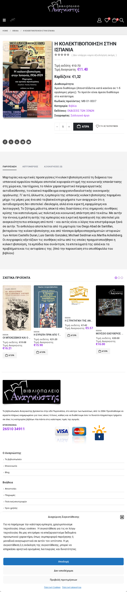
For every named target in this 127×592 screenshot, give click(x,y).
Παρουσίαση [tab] (10, 166)
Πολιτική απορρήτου (71, 587)
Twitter (11, 142)
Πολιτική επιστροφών (16, 500)
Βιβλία (73, 106)
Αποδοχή (63, 561)
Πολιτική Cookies (52, 587)
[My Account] (99, 20)
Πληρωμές (10, 493)
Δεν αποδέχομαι (63, 570)
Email (28, 142)
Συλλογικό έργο (80, 115)
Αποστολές (10, 487)
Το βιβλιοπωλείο (13, 457)
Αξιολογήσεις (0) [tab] (53, 166)
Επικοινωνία (11, 464)
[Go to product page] (17, 306)
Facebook (5, 142)
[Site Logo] (63, 7)
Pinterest (22, 142)
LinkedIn (17, 142)
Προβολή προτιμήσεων (63, 579)
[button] (122, 517)
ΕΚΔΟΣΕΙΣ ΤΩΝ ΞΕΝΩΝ (80, 110)
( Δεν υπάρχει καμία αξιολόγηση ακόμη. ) (94, 55)
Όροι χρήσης (11, 506)
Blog (7, 470)
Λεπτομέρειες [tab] (30, 166)
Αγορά (85, 126)
